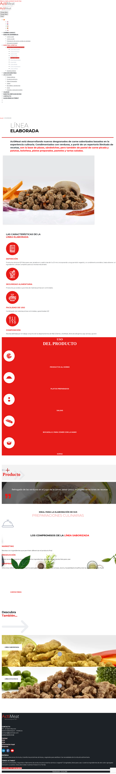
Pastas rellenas (11, 77)
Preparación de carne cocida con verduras (18, 41)
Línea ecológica (14, 51)
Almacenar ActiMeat (11, 98)
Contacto (7, 96)
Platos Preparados (12, 81)
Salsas (8, 83)
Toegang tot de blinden (12, 768)
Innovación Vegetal (12, 43)
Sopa (8, 87)
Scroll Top (18, 1)
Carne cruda (10, 36)
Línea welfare (14, 68)
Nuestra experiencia (10, 34)
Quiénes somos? (9, 32)
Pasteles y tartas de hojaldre (14, 89)
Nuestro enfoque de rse (12, 94)
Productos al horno (12, 79)
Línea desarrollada (15, 60)
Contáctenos (15, 592)
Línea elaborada (14, 58)
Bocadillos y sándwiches (13, 85)
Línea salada (13, 64)
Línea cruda (13, 53)
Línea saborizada (15, 49)
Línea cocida (13, 55)
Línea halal (13, 62)
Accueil (1, 118)
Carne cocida (10, 39)
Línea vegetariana (15, 66)
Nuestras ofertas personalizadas (15, 47)
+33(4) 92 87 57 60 (8, 735)
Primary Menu (4, 12)
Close (2, 16)
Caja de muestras (9, 73)
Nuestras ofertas (11, 70)
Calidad (6, 92)
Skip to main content (7, 1)
